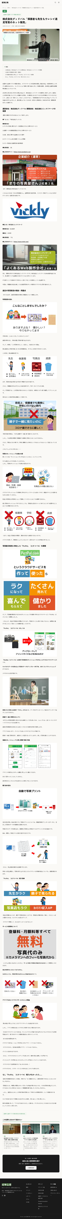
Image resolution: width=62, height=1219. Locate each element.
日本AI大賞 (40, 1193)
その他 (27, 1202)
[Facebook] (4, 1196)
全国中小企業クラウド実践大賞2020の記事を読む (14, 1113)
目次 (7, 67)
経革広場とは (53, 1187)
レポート (28, 1196)
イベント (28, 1190)
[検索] (55, 2)
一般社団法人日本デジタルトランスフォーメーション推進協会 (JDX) (12, 1191)
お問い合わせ (53, 1190)
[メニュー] (58, 2)
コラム (27, 1199)
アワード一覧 (41, 1187)
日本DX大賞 (41, 1190)
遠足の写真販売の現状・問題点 (13, 72)
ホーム (4, 7)
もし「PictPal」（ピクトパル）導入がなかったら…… (19, 77)
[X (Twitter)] (2, 1196)
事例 (8, 7)
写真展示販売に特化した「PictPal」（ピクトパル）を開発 (20, 74)
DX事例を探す (31, 1168)
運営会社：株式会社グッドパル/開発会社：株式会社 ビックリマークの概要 (24, 70)
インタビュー (29, 1193)
